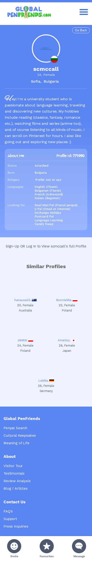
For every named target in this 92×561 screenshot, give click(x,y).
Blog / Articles (16, 488)
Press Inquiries (16, 526)
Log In (31, 246)
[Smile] (14, 546)
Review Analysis (17, 481)
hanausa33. (22, 300)
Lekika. (43, 380)
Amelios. (64, 340)
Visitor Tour (13, 466)
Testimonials (14, 473)
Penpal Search (15, 428)
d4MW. (23, 340)
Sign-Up (12, 246)
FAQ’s (8, 511)
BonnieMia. (64, 300)
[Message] (79, 546)
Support (10, 519)
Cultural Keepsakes (20, 435)
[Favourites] (47, 546)
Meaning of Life (16, 443)
